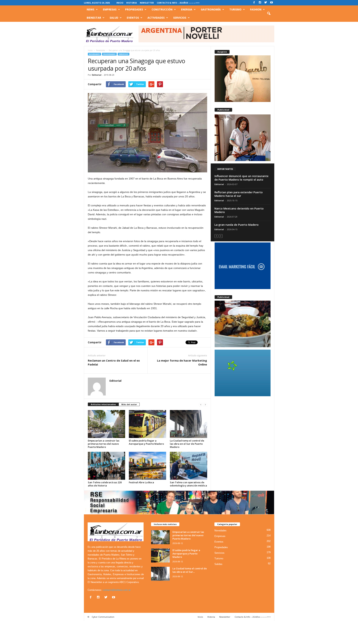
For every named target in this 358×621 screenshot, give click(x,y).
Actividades (156, 17)
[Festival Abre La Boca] (147, 466)
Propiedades (134, 9)
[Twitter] (265, 2)
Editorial (96, 74)
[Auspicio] (243, 78)
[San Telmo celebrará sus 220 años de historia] (106, 466)
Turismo (235, 9)
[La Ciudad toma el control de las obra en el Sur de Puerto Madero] (188, 424)
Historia (131, 2)
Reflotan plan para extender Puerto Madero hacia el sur (238, 194)
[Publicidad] (243, 137)
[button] (269, 14)
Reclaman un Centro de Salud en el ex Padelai (114, 362)
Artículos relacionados (103, 404)
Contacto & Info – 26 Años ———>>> (178, 2)
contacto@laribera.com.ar (117, 590)
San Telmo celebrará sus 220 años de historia (105, 484)
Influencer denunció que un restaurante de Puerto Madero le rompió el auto (241, 177)
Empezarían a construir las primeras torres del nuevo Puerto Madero (103, 444)
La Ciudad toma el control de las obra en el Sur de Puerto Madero (187, 444)
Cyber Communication (103, 616)
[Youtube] (271, 2)
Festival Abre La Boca (141, 482)
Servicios (179, 17)
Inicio (119, 2)
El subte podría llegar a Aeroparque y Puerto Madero (146, 442)
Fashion (255, 9)
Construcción (162, 9)
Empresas (110, 9)
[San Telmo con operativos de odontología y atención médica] (188, 466)
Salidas (218, 564)
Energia (186, 9)
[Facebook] (254, 2)
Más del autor (129, 404)
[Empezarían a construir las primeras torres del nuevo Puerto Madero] (106, 424)
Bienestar (94, 17)
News (90, 9)
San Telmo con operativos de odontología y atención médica (188, 484)
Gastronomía (211, 9)
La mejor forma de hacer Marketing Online (182, 362)
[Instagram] (260, 2)
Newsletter (147, 2)
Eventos (133, 17)
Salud (114, 17)
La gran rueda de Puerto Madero (236, 224)
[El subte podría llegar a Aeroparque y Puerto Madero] (147, 424)
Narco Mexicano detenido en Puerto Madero (239, 210)
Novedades (94, 54)
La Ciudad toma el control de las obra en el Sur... (189, 570)
